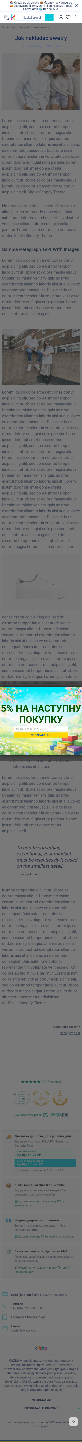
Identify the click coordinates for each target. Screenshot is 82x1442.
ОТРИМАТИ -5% (41, 735)
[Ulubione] (68, 17)
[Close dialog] (78, 691)
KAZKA (13, 17)
